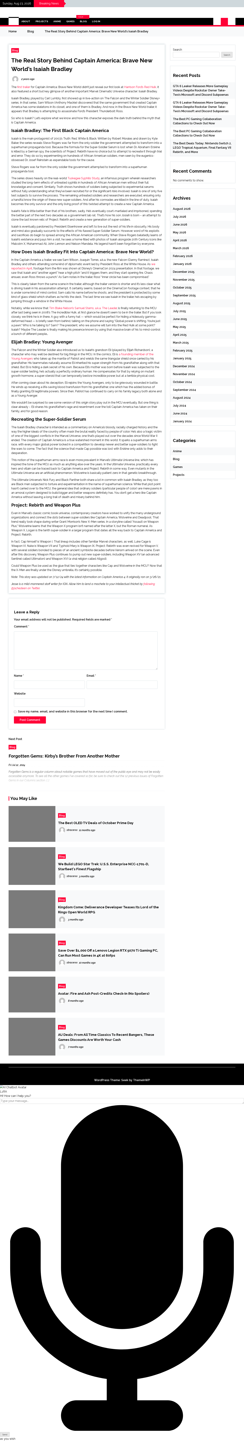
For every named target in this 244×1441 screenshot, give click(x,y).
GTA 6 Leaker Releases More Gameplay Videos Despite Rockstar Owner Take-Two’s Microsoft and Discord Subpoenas (200, 90)
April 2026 (180, 240)
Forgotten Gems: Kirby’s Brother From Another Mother (64, 756)
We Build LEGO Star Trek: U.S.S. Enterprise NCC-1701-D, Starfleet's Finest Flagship (103, 866)
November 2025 (184, 279)
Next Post (15, 739)
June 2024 (180, 413)
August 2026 (182, 209)
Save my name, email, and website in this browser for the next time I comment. (73, 711)
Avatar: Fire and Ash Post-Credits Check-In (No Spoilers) (103, 993)
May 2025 (179, 327)
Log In (96, 21)
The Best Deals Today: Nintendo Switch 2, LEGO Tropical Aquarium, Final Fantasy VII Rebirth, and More (202, 148)
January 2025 (182, 358)
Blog (83, 21)
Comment (21, 626)
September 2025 (184, 295)
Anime (57, 21)
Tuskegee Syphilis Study (83, 178)
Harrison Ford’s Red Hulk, (140, 87)
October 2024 (182, 382)
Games (70, 21)
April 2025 (179, 334)
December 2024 (184, 366)
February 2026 (183, 256)
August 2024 (182, 397)
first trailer (23, 87)
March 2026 (181, 248)
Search (177, 49)
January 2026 (182, 264)
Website (20, 693)
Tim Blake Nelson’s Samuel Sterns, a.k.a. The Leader (83, 308)
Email (91, 675)
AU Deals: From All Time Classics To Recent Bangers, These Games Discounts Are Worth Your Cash (106, 1037)
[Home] (14, 21)
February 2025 (182, 350)
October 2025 (182, 287)
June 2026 (180, 224)
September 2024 (184, 390)
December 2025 (183, 271)
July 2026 (179, 216)
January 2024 (182, 421)
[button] (217, 21)
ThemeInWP (141, 1080)
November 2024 (184, 374)
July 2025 (179, 311)
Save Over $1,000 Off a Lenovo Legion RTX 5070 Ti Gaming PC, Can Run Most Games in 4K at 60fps (108, 952)
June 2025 (180, 319)
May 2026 (179, 232)
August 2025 (181, 303)
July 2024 (179, 405)
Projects (42, 21)
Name (19, 675)
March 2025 (181, 342)
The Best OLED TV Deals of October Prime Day (95, 823)
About (25, 21)
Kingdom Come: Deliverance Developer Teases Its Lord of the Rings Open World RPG (108, 909)
